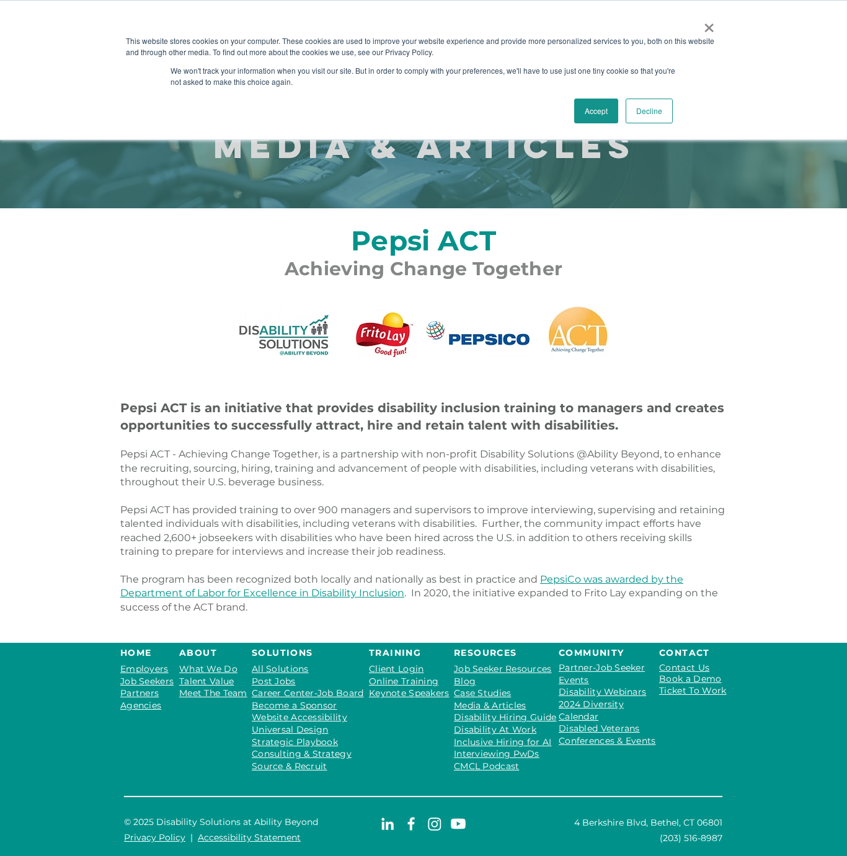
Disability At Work (495, 729)
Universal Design (290, 729)
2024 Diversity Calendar (591, 710)
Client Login (396, 668)
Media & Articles (490, 705)
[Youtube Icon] (458, 823)
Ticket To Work (692, 690)
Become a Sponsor (294, 705)
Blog (465, 681)
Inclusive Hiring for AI (502, 742)
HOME (136, 652)
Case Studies (482, 693)
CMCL (486, 766)
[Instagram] (434, 823)
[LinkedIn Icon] (387, 823)
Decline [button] (649, 110)
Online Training (403, 681)
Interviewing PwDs (496, 753)
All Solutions (280, 668)
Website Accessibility (299, 717)
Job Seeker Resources (503, 668)
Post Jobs (274, 681)
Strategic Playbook (295, 742)
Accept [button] (596, 110)
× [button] (709, 23)
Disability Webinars (602, 691)
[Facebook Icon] (411, 823)
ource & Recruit (292, 766)
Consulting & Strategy (302, 753)
